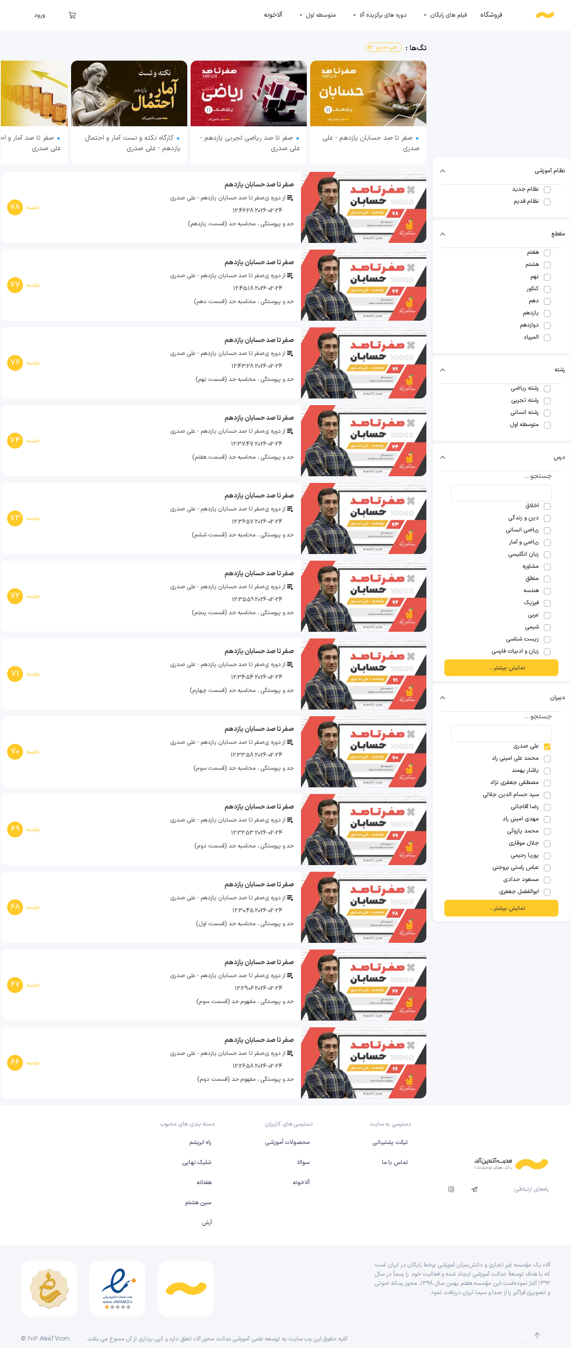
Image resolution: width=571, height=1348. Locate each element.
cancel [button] (370, 47)
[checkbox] (501, 189)
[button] (501, 171)
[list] (213, 114)
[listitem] (491, 15)
